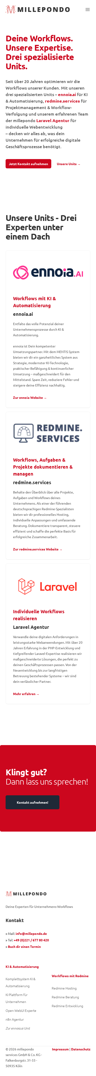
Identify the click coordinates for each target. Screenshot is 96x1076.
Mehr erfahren (26, 694)
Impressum (60, 1049)
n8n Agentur (15, 1019)
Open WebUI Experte (21, 1010)
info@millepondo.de (31, 933)
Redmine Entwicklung (67, 1005)
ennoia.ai (67, 94)
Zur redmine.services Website (37, 549)
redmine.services (62, 100)
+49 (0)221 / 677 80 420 (31, 940)
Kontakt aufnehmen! (32, 802)
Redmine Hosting (64, 988)
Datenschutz (80, 1049)
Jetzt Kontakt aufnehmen (28, 164)
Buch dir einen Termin (24, 946)
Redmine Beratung (65, 997)
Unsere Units (69, 164)
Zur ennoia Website (30, 397)
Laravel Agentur (52, 120)
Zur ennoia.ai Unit (18, 1028)
